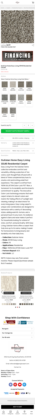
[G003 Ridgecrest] (7, 304)
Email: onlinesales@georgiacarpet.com (17, 364)
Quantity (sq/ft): (6, 125)
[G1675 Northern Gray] (31, 304)
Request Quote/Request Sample (17, 131)
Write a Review (4, 71)
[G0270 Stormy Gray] (20, 304)
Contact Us (17, 367)
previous (2, 292)
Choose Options (9, 293)
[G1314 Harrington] (25, 304)
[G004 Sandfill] (9, 304)
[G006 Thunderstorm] (14, 304)
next (33, 292)
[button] (17, 56)
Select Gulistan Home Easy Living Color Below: (15, 79)
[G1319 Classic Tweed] (27, 304)
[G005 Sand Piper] (12, 304)
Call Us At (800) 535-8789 (17, 360)
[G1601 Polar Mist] (29, 304)
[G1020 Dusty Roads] (22, 304)
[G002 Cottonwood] (5, 304)
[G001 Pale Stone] (3, 304)
